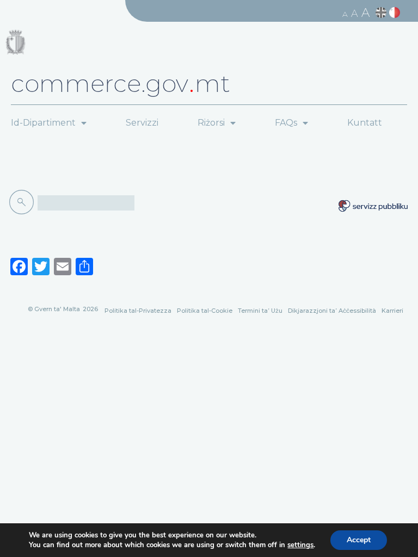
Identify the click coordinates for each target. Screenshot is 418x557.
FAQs (286, 122)
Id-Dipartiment (43, 122)
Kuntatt (364, 122)
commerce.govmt (120, 83)
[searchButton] (23, 202)
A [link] (345, 14)
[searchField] (86, 203)
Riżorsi (211, 122)
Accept (359, 540)
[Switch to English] (382, 12)
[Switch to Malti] (396, 12)
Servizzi (142, 122)
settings (300, 545)
